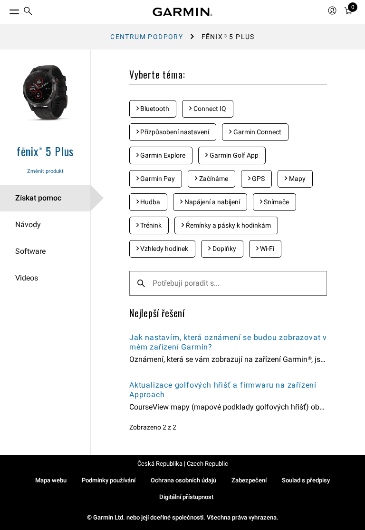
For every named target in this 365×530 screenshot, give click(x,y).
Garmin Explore (162, 155)
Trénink (150, 225)
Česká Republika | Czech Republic (182, 463)
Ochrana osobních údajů (183, 480)
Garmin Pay (157, 178)
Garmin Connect (256, 132)
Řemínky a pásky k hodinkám (227, 225)
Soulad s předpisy (306, 480)
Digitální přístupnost (186, 496)
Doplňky (223, 248)
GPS (257, 178)
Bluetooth (154, 108)
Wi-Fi (266, 248)
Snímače (275, 202)
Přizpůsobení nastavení (174, 132)
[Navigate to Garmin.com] (182, 12)
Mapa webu (51, 480)
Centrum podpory (146, 36)
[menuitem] (28, 12)
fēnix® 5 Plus (45, 151)
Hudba (149, 202)
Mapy (297, 178)
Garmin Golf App (233, 155)
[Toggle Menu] (5, 9)
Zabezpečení (249, 480)
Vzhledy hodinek (163, 248)
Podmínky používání (108, 480)
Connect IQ (209, 108)
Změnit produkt (45, 171)
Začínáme (213, 178)
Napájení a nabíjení (211, 202)
